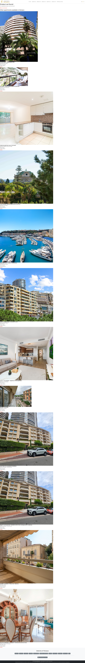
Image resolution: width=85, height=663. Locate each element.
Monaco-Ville (55, 653)
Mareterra (16, 653)
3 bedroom (44, 1)
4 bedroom (48, 1)
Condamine (26, 653)
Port (69, 653)
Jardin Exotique (36, 653)
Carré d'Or (21, 653)
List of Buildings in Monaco (43, 657)
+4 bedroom (53, 1)
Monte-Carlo (65, 653)
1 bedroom (34, 1)
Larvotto (50, 653)
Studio (30, 1)
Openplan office (60, 1)
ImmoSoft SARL (37, 661)
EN (82, 1)
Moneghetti (60, 653)
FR (81, 1)
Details (1, 66)
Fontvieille (30, 653)
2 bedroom (39, 1)
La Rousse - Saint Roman (44, 653)
